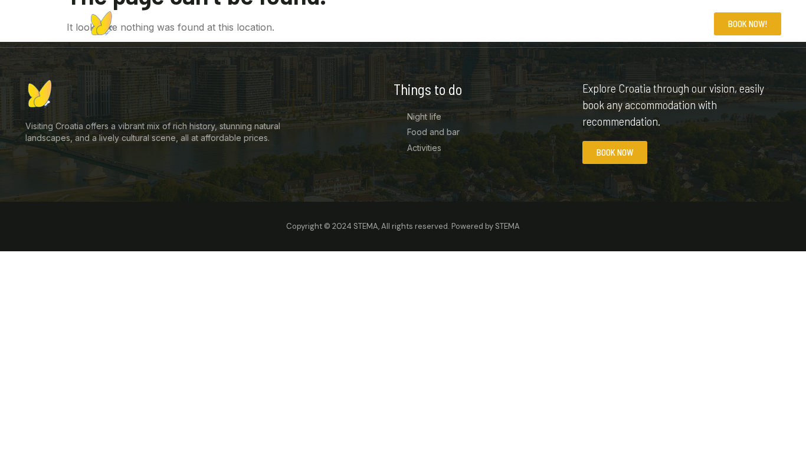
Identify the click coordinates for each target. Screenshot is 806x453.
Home (591, 23)
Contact (684, 23)
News (633, 23)
